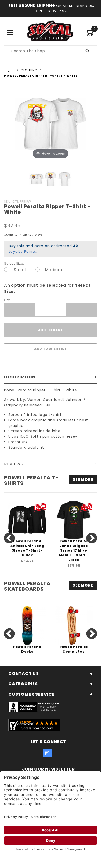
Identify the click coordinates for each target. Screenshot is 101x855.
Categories (23, 684)
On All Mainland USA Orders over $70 (66, 8)
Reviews (13, 464)
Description (19, 377)
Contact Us (23, 673)
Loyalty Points (22, 251)
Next (91, 538)
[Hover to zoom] (50, 123)
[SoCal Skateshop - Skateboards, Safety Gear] (50, 32)
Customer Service (31, 694)
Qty (7, 300)
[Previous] (25, 123)
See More (83, 585)
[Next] (76, 123)
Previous (9, 538)
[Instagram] (47, 753)
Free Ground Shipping (32, 5)
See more (83, 479)
